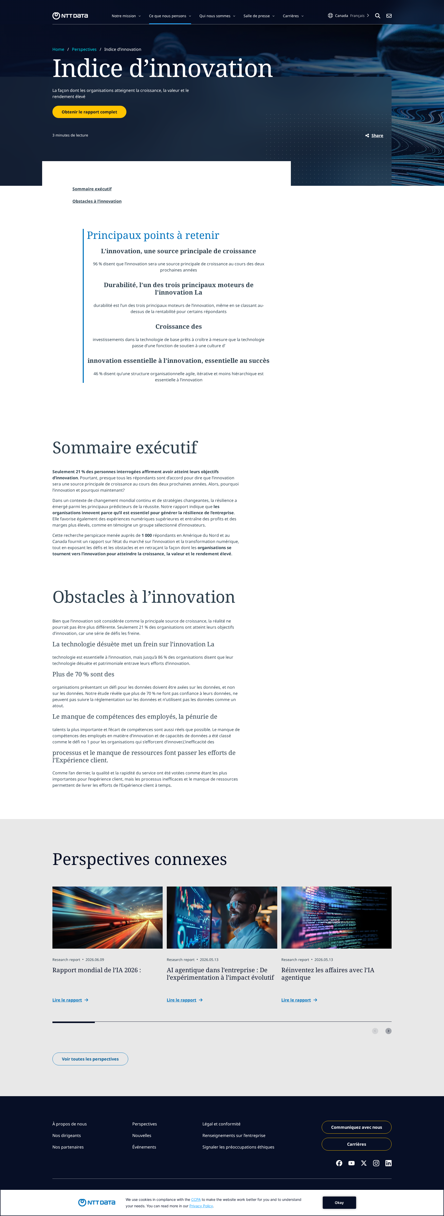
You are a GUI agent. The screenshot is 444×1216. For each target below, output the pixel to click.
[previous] (375, 1031)
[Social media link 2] (351, 1163)
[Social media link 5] (388, 1163)
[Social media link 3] (364, 1163)
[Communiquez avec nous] (389, 15)
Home (58, 49)
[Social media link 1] (339, 1163)
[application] (222, 1202)
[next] (388, 1031)
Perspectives (84, 49)
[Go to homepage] (70, 16)
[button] (126, 15)
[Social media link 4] (376, 1163)
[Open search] (377, 15)
